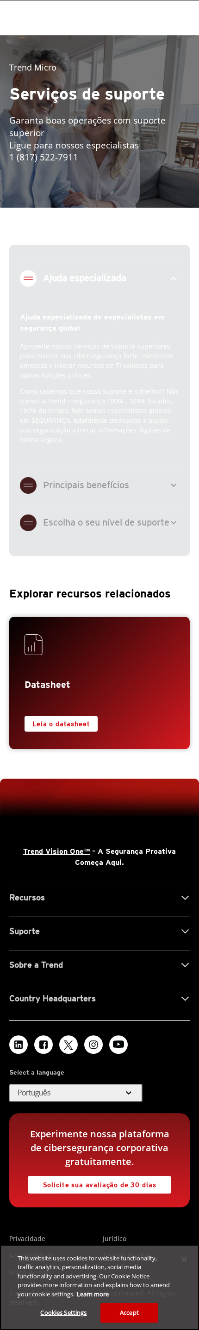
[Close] (184, 1259)
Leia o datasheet (61, 723)
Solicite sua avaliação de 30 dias (99, 1184)
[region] (99, 1287)
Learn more (93, 1294)
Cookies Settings (63, 1312)
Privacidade (27, 1238)
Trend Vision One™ (56, 851)
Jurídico (114, 1238)
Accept (129, 1312)
